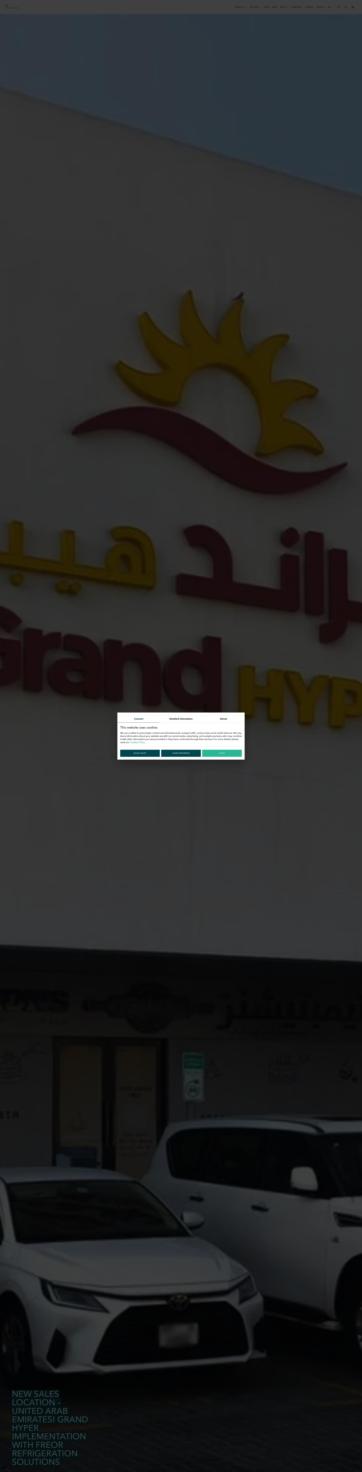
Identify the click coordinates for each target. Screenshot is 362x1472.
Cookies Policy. (137, 742)
